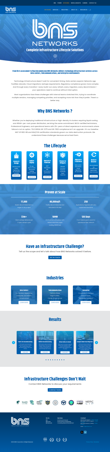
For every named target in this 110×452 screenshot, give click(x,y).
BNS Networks (49, 423)
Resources (83, 10)
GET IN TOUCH (55, 257)
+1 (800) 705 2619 (94, 419)
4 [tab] (52, 359)
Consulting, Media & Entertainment (65, 423)
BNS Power (48, 421)
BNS (55, 3)
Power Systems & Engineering (64, 421)
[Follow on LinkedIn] (85, 432)
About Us (74, 10)
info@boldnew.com (87, 426)
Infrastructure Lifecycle (62, 420)
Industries (64, 10)
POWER (60, 3)
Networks (47, 10)
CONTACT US (92, 3)
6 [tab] (57, 359)
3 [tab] (50, 359)
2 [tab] (48, 359)
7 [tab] (59, 359)
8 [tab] (61, 359)
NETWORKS (66, 3)
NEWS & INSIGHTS (76, 3)
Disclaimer (96, 442)
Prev (13, 342)
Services (55, 10)
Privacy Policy (89, 442)
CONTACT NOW (55, 390)
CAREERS (84, 3)
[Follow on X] (82, 432)
